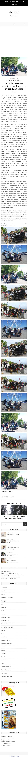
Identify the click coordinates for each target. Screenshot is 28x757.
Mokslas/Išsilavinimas (6, 624)
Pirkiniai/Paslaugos (6, 640)
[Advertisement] (14, 40)
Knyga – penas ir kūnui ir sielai (8, 578)
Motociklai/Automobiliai (7, 627)
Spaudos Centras (10, 496)
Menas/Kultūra (5, 620)
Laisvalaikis (14, 78)
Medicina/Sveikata (5, 617)
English (3, 591)
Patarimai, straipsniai (6, 736)
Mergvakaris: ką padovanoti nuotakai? (13, 535)
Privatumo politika (14, 756)
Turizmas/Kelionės (6, 666)
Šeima (2, 647)
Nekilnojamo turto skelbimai (8, 741)
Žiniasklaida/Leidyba (6, 676)
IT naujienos (4, 601)
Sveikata (3, 653)
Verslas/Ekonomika (6, 670)
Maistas (3, 614)
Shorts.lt (14, 12)
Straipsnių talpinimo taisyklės (16, 1)
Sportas (3, 650)
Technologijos (4, 660)
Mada (2, 610)
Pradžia (6, 1)
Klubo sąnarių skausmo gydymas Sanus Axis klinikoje (13, 561)
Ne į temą (3, 633)
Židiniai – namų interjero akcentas (9, 573)
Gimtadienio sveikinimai (7, 738)
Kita (2, 604)
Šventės (3, 656)
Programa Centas (5, 739)
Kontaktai (14, 4)
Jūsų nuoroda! (6, 745)
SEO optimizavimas (6, 743)
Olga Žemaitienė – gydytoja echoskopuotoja (13, 548)
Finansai (3, 594)
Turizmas (3, 663)
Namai (3, 630)
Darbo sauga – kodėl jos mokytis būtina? (12, 554)
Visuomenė (4, 673)
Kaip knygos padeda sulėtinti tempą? (13, 541)
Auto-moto (4, 587)
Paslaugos (3, 637)
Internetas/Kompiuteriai (7, 597)
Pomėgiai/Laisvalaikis (6, 643)
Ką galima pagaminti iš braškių (9, 571)
